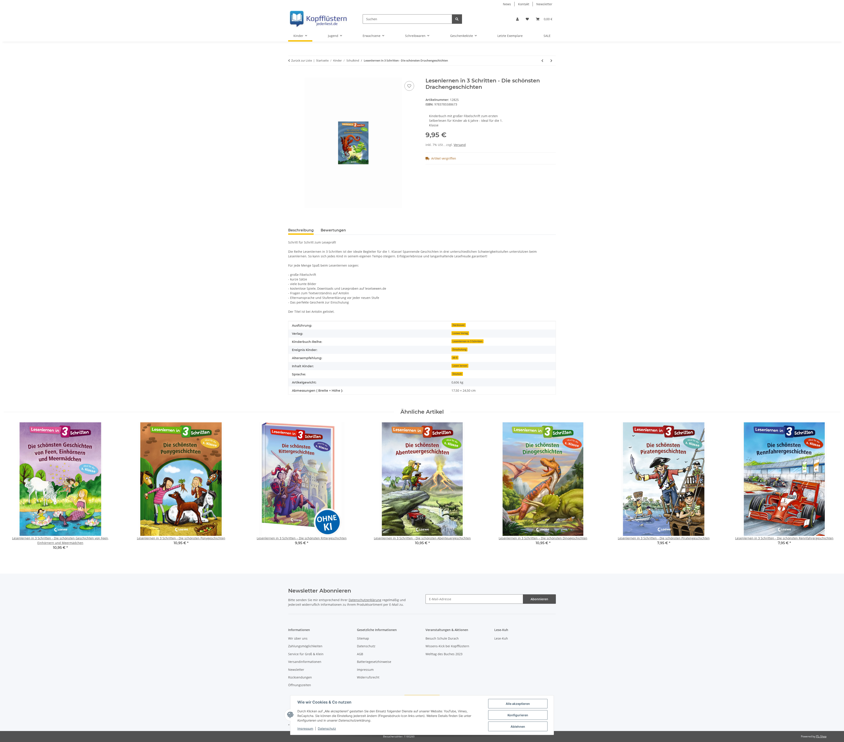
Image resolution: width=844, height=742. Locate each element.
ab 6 (455, 357)
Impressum (305, 728)
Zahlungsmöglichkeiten (305, 646)
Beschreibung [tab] (301, 230)
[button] (517, 19)
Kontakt (523, 4)
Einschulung (459, 349)
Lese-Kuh (501, 638)
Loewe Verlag (460, 333)
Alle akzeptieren (518, 704)
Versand (460, 145)
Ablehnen (518, 726)
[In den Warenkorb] (291, 75)
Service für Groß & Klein (306, 654)
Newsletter (544, 4)
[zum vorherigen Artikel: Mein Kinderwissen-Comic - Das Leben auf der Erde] (542, 60)
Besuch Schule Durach (442, 638)
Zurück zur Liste (301, 60)
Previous (11, 489)
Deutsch (457, 373)
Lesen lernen (460, 365)
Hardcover (459, 325)
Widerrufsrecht (368, 677)
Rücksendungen (300, 677)
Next (833, 489)
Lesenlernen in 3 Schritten (467, 341)
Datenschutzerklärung (365, 600)
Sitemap (363, 638)
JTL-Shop (821, 736)
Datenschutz (327, 728)
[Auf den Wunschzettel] (409, 86)
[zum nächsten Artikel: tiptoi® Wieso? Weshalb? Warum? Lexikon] (551, 60)
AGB (360, 654)
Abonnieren (539, 599)
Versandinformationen (304, 662)
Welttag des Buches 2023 (444, 654)
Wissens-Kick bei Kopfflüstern (447, 646)
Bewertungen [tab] (333, 230)
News (507, 4)
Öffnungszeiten (299, 685)
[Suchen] (457, 19)
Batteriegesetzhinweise (374, 662)
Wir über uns (297, 638)
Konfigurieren (517, 715)
